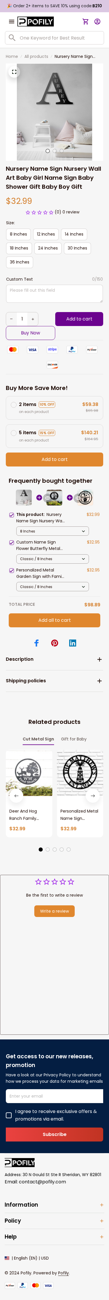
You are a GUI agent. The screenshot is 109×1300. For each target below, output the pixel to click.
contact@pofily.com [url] (42, 1181)
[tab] (47, 151)
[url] (63, 1273)
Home (12, 56)
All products (36, 56)
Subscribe (55, 1134)
